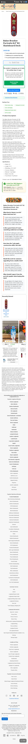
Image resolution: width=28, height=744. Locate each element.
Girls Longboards (14, 667)
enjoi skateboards (14, 526)
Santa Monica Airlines (14, 573)
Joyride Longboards (14, 485)
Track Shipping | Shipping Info (14, 605)
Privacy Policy (14, 614)
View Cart (14, 603)
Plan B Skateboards (14, 559)
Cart (24, 1)
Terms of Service (14, 616)
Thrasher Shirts (14, 670)
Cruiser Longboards (14, 651)
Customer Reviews (14, 698)
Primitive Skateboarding (14, 563)
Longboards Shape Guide (14, 596)
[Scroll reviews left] (3, 343)
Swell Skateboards (14, 575)
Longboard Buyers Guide (14, 594)
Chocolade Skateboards (14, 515)
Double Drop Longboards (14, 656)
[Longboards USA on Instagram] (6, 696)
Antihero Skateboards (14, 503)
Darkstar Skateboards (14, 519)
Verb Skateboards (14, 579)
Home (3, 11)
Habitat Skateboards (14, 538)
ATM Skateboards (14, 506)
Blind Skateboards (14, 510)
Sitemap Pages (14, 637)
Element (14, 524)
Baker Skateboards (14, 508)
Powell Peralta (14, 561)
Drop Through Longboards (14, 654)
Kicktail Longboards (14, 647)
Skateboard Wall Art (14, 660)
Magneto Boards (14, 480)
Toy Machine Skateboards (14, 577)
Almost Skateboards (14, 501)
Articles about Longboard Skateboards (14, 621)
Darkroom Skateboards (14, 517)
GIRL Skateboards (14, 531)
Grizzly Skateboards (14, 536)
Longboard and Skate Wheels (14, 663)
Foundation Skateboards (14, 529)
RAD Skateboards (14, 566)
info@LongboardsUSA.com (14, 708)
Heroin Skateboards (14, 543)
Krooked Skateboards (14, 547)
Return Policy (14, 619)
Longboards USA (17, 732)
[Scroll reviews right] (24, 343)
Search (14, 591)
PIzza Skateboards (14, 556)
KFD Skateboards (14, 545)
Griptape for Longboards (14, 665)
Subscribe (4, 718)
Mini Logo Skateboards (14, 549)
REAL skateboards (14, 570)
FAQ (14, 589)
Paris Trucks (14, 676)
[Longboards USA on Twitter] (18, 696)
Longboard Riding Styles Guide (14, 598)
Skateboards (14, 658)
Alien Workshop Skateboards (14, 499)
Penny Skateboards (14, 554)
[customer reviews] (14, 49)
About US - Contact (14, 612)
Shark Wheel (14, 489)
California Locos (14, 475)
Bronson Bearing (14, 685)
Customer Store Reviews (11, 97)
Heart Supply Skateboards (14, 540)
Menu (4, 2)
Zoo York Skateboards (14, 582)
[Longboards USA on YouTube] (14, 696)
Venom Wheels (14, 683)
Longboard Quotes (14, 628)
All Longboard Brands (14, 630)
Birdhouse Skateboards (14, 513)
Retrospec (14, 487)
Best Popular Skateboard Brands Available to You (14, 632)
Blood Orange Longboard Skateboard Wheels (14, 681)
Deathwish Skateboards (14, 522)
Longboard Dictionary (14, 601)
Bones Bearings (14, 688)
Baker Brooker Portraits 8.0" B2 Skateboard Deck (6, 312)
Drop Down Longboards (14, 649)
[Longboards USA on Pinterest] (10, 696)
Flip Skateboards (14, 568)
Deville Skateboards (14, 478)
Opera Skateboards (14, 552)
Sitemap (14, 635)
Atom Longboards (14, 473)
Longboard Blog (14, 623)
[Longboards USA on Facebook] (21, 696)
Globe (14, 533)
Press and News (14, 626)
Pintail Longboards (14, 644)
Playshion (14, 482)
